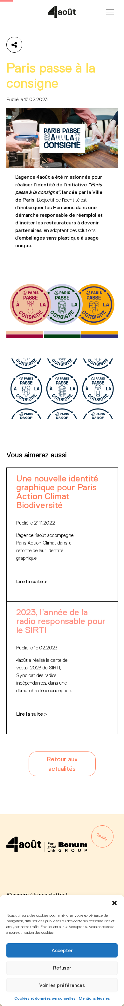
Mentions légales (94, 998)
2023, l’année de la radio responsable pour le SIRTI (61, 621)
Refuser (62, 968)
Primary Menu (110, 12)
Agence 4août (62, 12)
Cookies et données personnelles (45, 998)
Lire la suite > (31, 581)
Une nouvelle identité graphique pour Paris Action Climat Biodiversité (57, 492)
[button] (114, 903)
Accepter (62, 950)
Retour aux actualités (62, 764)
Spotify (102, 836)
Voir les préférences (62, 985)
